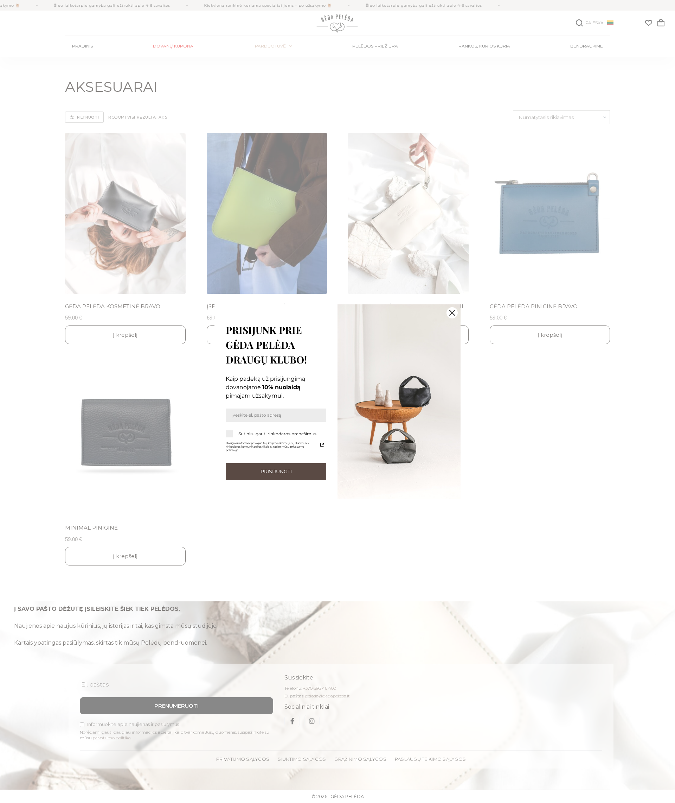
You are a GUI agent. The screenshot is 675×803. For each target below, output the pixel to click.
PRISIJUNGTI (276, 471)
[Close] (452, 312)
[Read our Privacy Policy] (322, 445)
